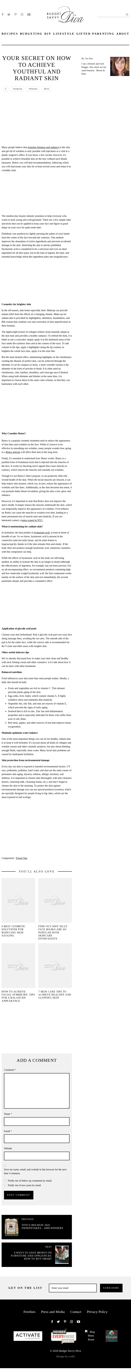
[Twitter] (9, 14)
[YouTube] (29, 14)
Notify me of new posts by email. (24, 1185)
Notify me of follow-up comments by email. (30, 1180)
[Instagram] (22, 14)
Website (8, 1148)
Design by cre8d (65, 1356)
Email (8, 1131)
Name (8, 1114)
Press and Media (53, 1312)
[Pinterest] (15, 14)
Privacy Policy (97, 1312)
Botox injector (13, 452)
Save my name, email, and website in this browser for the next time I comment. (35, 1171)
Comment (10, 1069)
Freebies (29, 1312)
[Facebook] (2, 14)
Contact (75, 1312)
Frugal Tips (21, 858)
